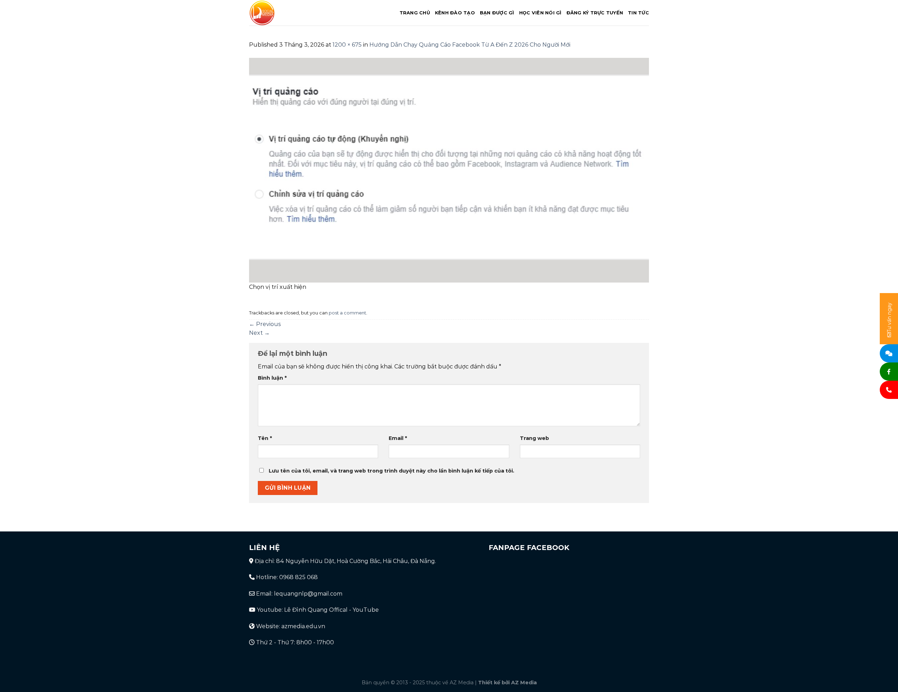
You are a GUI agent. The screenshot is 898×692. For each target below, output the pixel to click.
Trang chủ (415, 12)
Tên (265, 438)
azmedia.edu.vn (303, 626)
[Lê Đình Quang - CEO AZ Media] (292, 13)
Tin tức (638, 12)
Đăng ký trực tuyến (595, 12)
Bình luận (272, 378)
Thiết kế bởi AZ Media (507, 682)
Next (259, 333)
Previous (265, 324)
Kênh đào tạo (455, 12)
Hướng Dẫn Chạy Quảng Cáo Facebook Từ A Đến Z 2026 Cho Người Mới (469, 44)
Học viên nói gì (540, 12)
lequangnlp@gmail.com (308, 593)
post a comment (347, 313)
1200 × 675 (347, 44)
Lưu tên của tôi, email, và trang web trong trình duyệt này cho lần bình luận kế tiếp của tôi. (391, 471)
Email (398, 438)
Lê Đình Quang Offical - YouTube (331, 609)
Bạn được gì (497, 12)
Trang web (534, 438)
